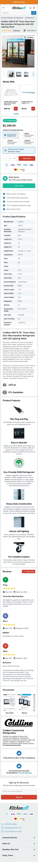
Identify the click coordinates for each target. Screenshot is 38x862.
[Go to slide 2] (20, 113)
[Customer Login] (30, 8)
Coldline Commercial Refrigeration (13, 731)
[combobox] (19, 12)
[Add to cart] (16, 108)
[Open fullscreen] (19, 51)
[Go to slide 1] (16, 113)
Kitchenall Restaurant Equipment (12, 18)
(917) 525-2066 (10, 824)
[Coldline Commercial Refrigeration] (19, 722)
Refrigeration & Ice (31, 18)
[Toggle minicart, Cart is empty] (34, 8)
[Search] (33, 13)
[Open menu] (3, 8)
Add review (30, 571)
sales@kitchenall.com (12, 828)
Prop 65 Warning (25, 773)
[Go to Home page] (19, 7)
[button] (6, 30)
